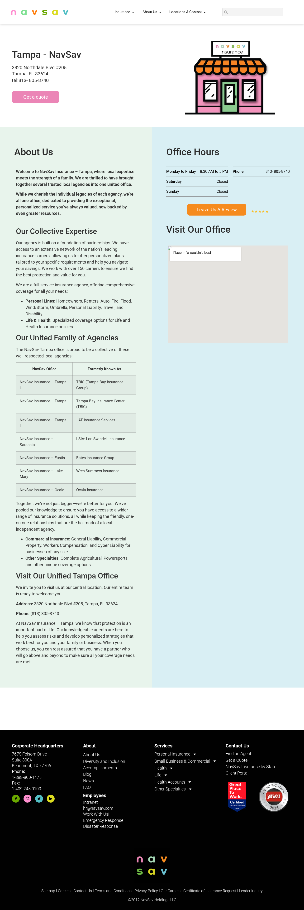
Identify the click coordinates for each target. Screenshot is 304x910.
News (88, 780)
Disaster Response (100, 826)
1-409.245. (22, 788)
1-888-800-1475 (27, 777)
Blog (87, 774)
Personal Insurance (172, 753)
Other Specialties (170, 788)
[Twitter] (39, 799)
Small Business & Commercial (182, 761)
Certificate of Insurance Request (209, 891)
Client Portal (237, 772)
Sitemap (48, 891)
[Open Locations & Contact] (205, 12)
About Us (91, 754)
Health (160, 768)
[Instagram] (27, 799)
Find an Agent (238, 753)
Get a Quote (236, 760)
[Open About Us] (160, 12)
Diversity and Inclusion (104, 761)
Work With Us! (96, 814)
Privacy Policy (146, 891)
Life (157, 774)
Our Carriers (170, 891)
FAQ (87, 787)
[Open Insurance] (133, 12)
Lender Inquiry (251, 891)
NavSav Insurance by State (251, 766)
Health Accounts (169, 782)
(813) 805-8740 (44, 613)
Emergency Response (103, 820)
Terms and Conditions (113, 891)
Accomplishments (100, 767)
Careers (64, 891)
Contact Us (82, 891)
